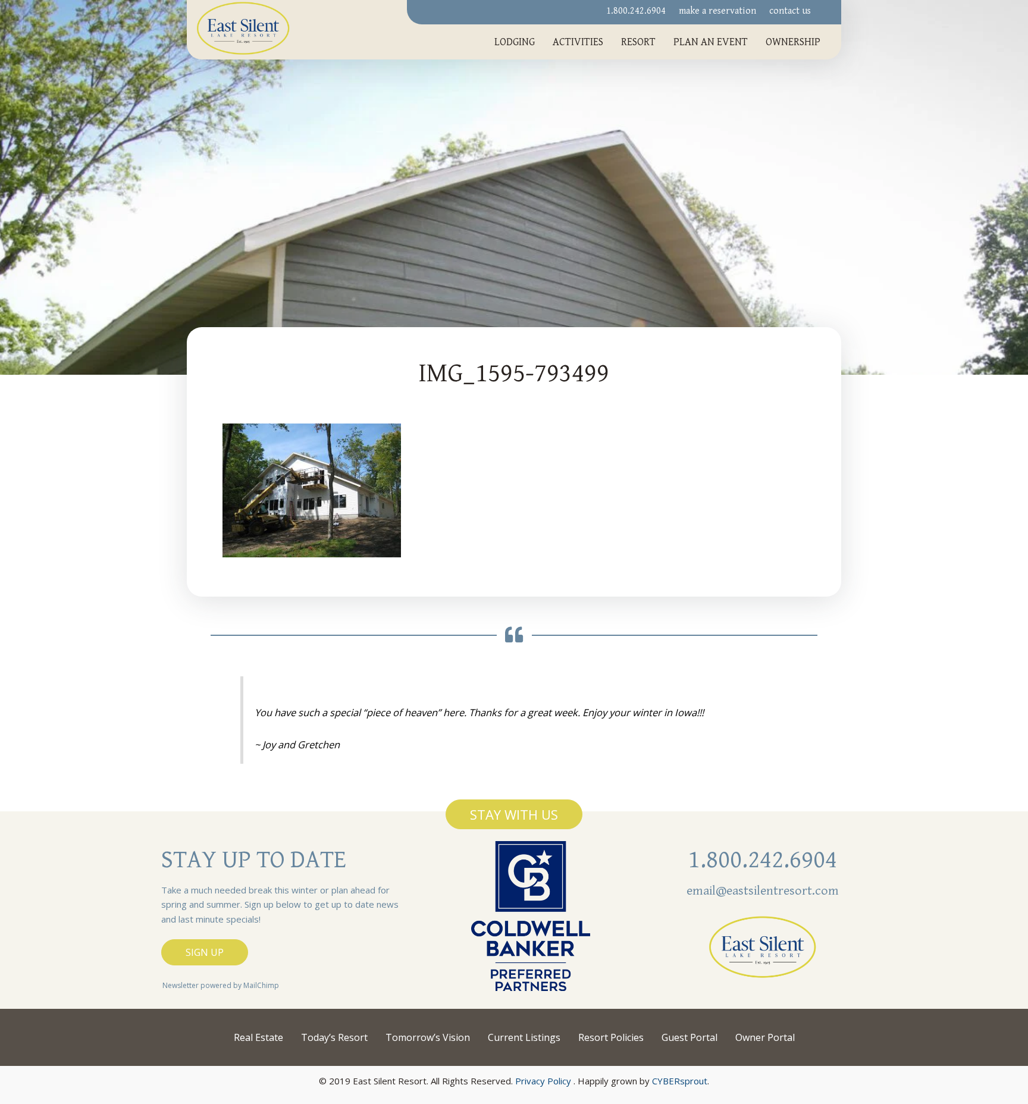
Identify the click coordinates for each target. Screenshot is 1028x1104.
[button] (514, 814)
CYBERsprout (679, 1081)
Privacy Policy (543, 1081)
